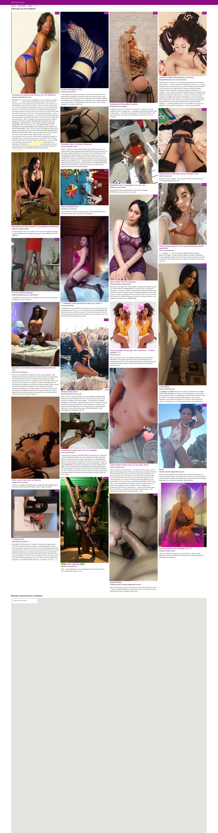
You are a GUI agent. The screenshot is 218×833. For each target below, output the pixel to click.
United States (22, 6)
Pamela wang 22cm (69, 392)
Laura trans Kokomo (69, 207)
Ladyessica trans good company (124, 104)
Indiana (30, 6)
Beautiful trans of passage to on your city (127, 185)
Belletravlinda (116, 582)
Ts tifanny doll (18, 539)
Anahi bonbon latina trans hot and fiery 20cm (129, 465)
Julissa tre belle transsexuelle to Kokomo (176, 77)
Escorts (13, 6)
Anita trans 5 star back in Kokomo (26, 480)
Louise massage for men (71, 89)
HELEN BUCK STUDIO (17, 2)
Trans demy (164, 387)
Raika (161, 469)
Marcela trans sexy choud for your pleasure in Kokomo (35, 226)
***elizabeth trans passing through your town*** (82, 303)
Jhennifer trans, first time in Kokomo (76, 144)
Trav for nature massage (22, 293)
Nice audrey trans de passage (122, 282)
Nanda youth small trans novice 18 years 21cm (179, 174)
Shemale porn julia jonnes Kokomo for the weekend (34, 95)
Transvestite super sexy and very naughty (79, 450)
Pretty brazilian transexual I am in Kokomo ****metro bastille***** (132, 351)
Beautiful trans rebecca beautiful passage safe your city (34, 369)
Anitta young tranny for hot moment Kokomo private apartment (181, 247)
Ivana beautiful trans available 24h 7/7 (175, 548)
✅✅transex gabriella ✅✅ (72, 564)
